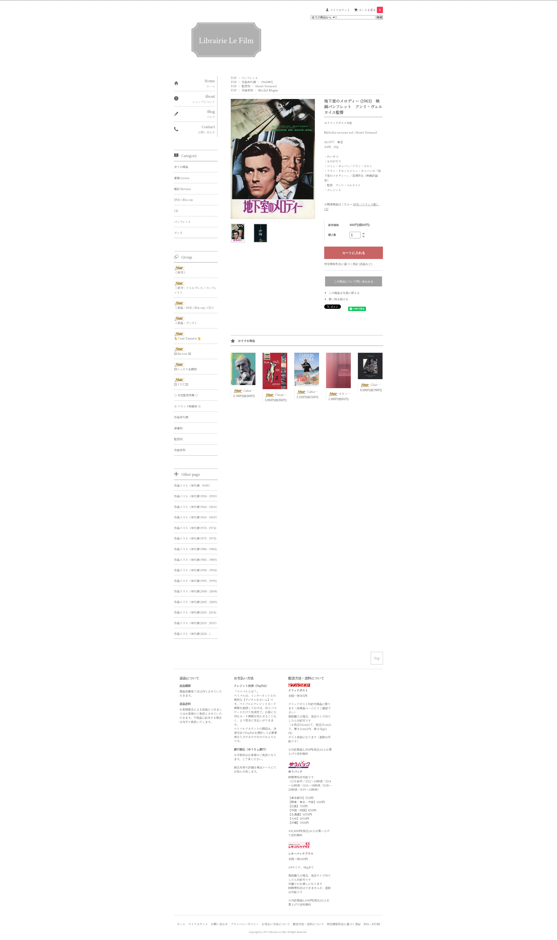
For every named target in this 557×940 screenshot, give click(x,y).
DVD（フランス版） (366, 204)
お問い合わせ (219, 924)
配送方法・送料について (308, 924)
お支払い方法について (276, 924)
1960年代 (267, 82)
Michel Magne (268, 90)
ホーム (181, 924)
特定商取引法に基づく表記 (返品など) (348, 264)
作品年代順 (249, 82)
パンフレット (249, 78)
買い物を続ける (338, 299)
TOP (234, 78)
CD (326, 209)
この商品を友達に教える (344, 293)
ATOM (375, 924)
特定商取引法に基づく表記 (344, 924)
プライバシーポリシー (245, 924)
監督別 (246, 86)
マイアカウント (340, 10)
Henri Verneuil (266, 86)
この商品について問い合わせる (353, 281)
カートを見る (370, 10)
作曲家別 (247, 90)
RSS (366, 924)
